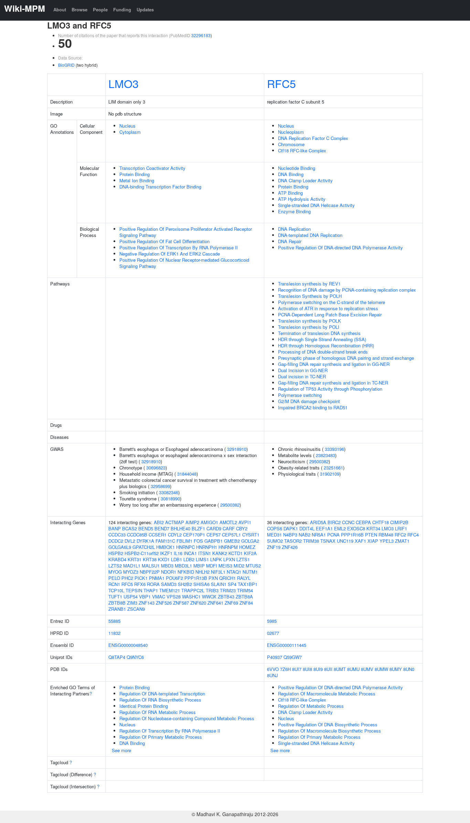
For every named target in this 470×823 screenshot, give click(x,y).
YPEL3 (387, 541)
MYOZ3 (130, 571)
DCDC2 (115, 541)
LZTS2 (115, 565)
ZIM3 (132, 602)
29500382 (229, 504)
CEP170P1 (194, 534)
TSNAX (327, 541)
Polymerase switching (300, 395)
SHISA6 (201, 584)
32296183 (201, 35)
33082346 (168, 492)
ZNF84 (246, 602)
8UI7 (296, 669)
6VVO (273, 669)
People (100, 9)
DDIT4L (306, 528)
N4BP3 (290, 534)
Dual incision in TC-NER (302, 376)
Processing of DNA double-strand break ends (323, 351)
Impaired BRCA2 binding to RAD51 (313, 407)
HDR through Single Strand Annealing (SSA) (322, 339)
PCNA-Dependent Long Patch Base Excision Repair (330, 314)
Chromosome (291, 144)
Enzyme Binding (294, 211)
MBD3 (167, 565)
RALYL (243, 578)
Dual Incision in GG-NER (303, 370)
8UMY (395, 669)
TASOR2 (293, 541)
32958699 (160, 486)
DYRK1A (145, 541)
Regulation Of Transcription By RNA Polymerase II (169, 730)
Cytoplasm (130, 132)
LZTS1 (243, 559)
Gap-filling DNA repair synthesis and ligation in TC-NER (333, 382)
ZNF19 (273, 547)
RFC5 (281, 83)
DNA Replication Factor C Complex (313, 138)
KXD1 (164, 559)
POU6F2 (174, 578)
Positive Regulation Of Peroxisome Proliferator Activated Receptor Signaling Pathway (185, 232)
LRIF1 (401, 528)
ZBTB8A (244, 596)
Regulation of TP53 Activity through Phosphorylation (330, 389)
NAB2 (304, 534)
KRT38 (150, 559)
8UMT (340, 669)
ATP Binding (290, 192)
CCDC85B (137, 534)
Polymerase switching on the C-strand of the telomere (331, 302)
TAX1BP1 (247, 584)
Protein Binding (134, 174)
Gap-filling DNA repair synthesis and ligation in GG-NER (333, 364)
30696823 (155, 467)
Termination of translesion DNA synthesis (319, 333)
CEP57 (213, 534)
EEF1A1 (324, 528)
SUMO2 (275, 541)
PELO (114, 578)
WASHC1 (191, 596)
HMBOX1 (165, 547)
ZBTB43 (226, 596)
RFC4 (413, 534)
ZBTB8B (117, 602)
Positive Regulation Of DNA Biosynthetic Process (327, 724)
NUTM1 (250, 571)
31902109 (329, 473)
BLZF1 (198, 528)
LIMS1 (202, 559)
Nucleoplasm (291, 132)
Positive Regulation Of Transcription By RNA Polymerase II (178, 247)
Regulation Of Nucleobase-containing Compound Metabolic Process (186, 718)
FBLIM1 (184, 541)
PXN (213, 578)
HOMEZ (247, 547)
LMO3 (123, 83)
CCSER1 (158, 534)
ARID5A (318, 522)
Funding (122, 9)
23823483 (325, 455)
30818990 (170, 498)
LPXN (229, 559)
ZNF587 (181, 602)
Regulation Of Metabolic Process (311, 706)
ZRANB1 (117, 609)
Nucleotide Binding (296, 168)
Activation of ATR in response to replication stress (328, 308)
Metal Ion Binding (136, 180)
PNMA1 (156, 578)
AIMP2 (192, 522)
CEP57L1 (231, 534)
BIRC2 (334, 522)
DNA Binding (290, 174)
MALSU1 (151, 565)
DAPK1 (291, 528)
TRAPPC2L (192, 590)
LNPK (216, 559)
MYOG (115, 571)
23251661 (333, 467)
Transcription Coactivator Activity (152, 168)
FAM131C (165, 541)
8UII (328, 669)
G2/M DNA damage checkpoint (309, 401)
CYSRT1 (250, 534)
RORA (153, 584)
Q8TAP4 (116, 657)
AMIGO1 (209, 522)
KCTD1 (235, 553)
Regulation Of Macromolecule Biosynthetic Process (329, 730)
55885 (114, 621)
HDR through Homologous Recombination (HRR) (326, 345)
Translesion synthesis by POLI (308, 327)
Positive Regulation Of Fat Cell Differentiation (164, 241)
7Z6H (285, 669)
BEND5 (145, 528)
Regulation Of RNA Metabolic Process (157, 712)
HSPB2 (115, 553)
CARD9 (213, 528)
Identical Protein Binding (143, 706)
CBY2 (241, 528)
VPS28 (174, 596)
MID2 (239, 565)
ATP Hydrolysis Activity (301, 199)
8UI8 (307, 669)
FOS (198, 541)
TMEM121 (169, 590)
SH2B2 (185, 584)
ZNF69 (231, 602)
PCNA (333, 534)
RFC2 (400, 534)
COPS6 (274, 528)
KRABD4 (117, 559)
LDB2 (188, 559)
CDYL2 (175, 534)
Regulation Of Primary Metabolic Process (160, 737)
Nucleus (127, 125)
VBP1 (145, 596)
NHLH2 (202, 571)
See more (121, 750)
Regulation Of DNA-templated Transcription (162, 693)
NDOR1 (168, 571)
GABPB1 (213, 541)
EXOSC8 (356, 528)
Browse (79, 9)
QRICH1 (227, 578)
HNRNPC (185, 547)
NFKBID (186, 571)
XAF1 (360, 541)
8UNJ (272, 675)
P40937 (274, 657)
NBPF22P (150, 571)
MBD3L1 (183, 565)
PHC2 (127, 578)
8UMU (353, 669)
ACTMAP (174, 522)
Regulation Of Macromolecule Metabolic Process (326, 693)
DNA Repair (289, 241)
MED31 (274, 534)
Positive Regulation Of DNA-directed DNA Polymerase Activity (340, 247)
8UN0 (408, 669)
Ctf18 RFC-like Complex (302, 150)
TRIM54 (245, 590)
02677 (273, 633)
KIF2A (250, 553)
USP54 (131, 596)
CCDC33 (117, 534)
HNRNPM (228, 547)
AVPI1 (244, 522)
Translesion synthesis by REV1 (309, 283)
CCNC (348, 522)
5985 (272, 621)
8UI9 (318, 669)
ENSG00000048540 (128, 645)
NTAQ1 (234, 571)
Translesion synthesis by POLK (309, 320)
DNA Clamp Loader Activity (305, 180)
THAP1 (150, 590)
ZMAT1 (402, 541)
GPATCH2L (143, 547)
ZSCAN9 (136, 609)
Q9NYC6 (135, 657)
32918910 (236, 449)
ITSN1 (204, 553)
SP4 (232, 584)
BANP (114, 528)
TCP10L (116, 590)
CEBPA (363, 522)
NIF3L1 (218, 571)
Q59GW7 (293, 657)
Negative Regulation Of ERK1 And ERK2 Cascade (169, 253)
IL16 (178, 553)
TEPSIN (134, 590)
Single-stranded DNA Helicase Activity (316, 205)
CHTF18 (380, 522)
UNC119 (345, 541)
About (59, 9)
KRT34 (373, 528)
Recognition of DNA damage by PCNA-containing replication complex (347, 289)
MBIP (199, 565)
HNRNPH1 (206, 547)
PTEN (371, 534)
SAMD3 (169, 584)
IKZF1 (166, 553)
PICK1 (141, 578)
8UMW (381, 669)
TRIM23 (228, 590)
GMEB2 (232, 541)
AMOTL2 (228, 522)
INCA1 (190, 553)
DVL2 (130, 541)
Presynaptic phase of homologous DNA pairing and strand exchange (346, 358)
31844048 (186, 473)
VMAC (158, 596)
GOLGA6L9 (119, 547)
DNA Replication (294, 229)
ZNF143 (146, 602)
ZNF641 (215, 602)
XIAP (372, 541)
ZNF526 (164, 602)
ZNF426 (290, 547)
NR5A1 (319, 534)
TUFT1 (115, 596)
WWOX (209, 596)
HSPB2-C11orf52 (142, 553)
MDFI (211, 565)
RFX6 (140, 584)
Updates (145, 9)
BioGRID (66, 65)
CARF (229, 528)
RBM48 (385, 534)
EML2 (340, 528)
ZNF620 (198, 602)
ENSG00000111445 (286, 645)
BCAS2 (129, 528)
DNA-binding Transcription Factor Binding (160, 186)
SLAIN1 (218, 584)
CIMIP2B (399, 522)
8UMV (367, 669)
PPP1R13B (195, 578)
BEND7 (161, 528)
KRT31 (134, 559)
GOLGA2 (250, 541)
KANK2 (219, 553)
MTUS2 (253, 565)
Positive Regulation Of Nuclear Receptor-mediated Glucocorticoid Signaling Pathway (184, 263)
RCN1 (114, 584)
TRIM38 (311, 541)
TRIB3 (212, 590)
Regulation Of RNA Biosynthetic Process (160, 699)
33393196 (334, 449)
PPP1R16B (352, 534)
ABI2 (159, 522)
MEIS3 (225, 565)
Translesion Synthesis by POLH (310, 296)
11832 (114, 633)
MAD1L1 (131, 565)
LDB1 (176, 559)
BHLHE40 (180, 528)
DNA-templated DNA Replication (310, 235)
